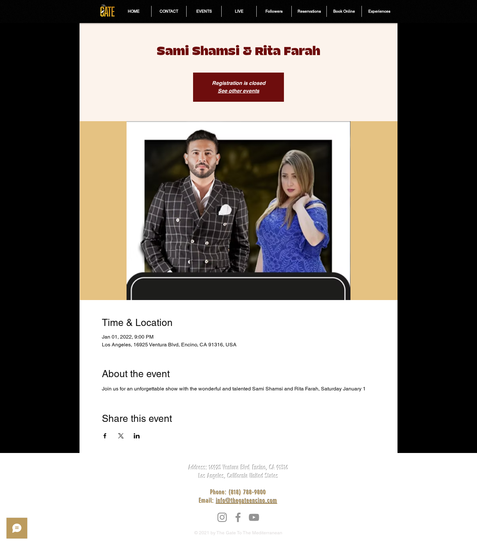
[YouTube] (254, 517)
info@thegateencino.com (246, 500)
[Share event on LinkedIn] (137, 435)
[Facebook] (238, 517)
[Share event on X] (121, 435)
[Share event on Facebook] (105, 435)
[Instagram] (222, 517)
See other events (238, 91)
